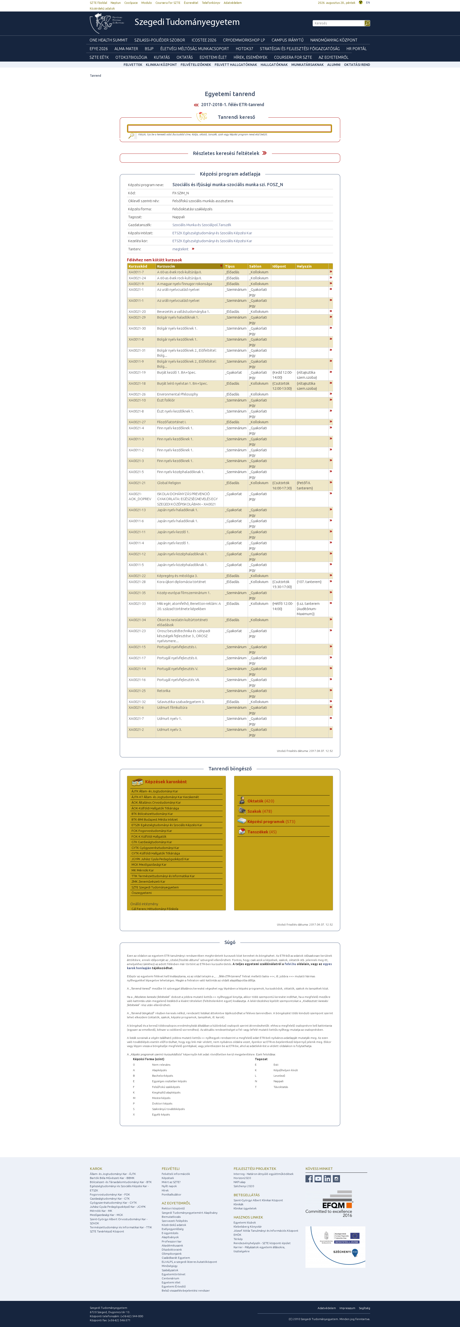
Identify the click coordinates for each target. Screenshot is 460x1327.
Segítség (364, 1308)
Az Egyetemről (333, 57)
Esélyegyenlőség (173, 1228)
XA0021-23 (137, 631)
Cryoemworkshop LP (244, 40)
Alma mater (126, 48)
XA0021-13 (137, 510)
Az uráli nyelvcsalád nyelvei (178, 289)
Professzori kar (172, 1241)
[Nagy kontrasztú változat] (360, 2)
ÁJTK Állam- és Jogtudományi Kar (155, 791)
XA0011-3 (136, 439)
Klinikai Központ (161, 65)
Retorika (163, 691)
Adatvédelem (233, 2)
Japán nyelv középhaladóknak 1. (182, 554)
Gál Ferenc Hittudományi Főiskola (155, 908)
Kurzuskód (138, 266)
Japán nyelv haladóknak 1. (177, 510)
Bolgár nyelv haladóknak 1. (178, 317)
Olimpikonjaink (172, 1253)
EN (368, 2)
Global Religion (169, 483)
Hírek (165, 1190)
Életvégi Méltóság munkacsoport (194, 48)
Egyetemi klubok (245, 1222)
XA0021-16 (137, 680)
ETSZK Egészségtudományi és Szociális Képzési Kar (212, 233)
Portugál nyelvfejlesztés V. (177, 669)
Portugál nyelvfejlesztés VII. (178, 680)
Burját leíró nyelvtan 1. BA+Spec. (182, 383)
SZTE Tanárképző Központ (107, 1231)
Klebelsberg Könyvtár (248, 1226)
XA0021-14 (137, 669)
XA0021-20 (137, 311)
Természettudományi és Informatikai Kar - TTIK (121, 1227)
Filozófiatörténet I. (171, 422)
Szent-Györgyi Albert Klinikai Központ (258, 1200)
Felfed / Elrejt (264, 152)
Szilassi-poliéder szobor (159, 40)
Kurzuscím (166, 266)
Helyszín (304, 266)
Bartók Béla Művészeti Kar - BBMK (112, 1177)
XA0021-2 (136, 729)
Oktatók (260, 801)
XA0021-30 (137, 328)
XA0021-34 (137, 620)
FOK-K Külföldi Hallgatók (149, 836)
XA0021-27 (137, 422)
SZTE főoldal (98, 2)
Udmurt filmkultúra (172, 707)
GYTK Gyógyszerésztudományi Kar (155, 847)
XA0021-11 (137, 532)
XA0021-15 (137, 647)
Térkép (238, 1239)
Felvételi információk (176, 1173)
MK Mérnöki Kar (143, 870)
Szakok (259, 811)
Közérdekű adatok (102, 8)
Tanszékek (262, 831)
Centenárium (170, 1278)
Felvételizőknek (196, 65)
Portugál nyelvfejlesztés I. (177, 647)
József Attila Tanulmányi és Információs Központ (266, 1230)
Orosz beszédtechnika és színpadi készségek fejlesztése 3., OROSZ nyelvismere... (183, 636)
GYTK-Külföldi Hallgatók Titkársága (156, 853)
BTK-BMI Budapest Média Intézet (155, 819)
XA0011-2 (136, 450)
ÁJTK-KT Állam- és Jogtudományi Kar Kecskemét (165, 797)
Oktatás (185, 57)
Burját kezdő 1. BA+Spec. (176, 372)
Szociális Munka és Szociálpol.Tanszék (201, 225)
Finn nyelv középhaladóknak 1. (180, 472)
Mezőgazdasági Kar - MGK (106, 1214)
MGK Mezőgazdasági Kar (149, 864)
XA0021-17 (137, 658)
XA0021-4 (136, 428)
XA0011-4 (136, 543)
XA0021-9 (136, 284)
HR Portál (356, 48)
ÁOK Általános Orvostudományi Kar (156, 802)
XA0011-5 (136, 565)
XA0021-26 (137, 394)
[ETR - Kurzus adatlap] (331, 271)
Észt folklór (166, 400)
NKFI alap (240, 1182)
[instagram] (336, 1178)
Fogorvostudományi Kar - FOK (110, 1194)
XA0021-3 (136, 461)
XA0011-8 (136, 339)
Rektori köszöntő (173, 1208)
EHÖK (237, 1234)
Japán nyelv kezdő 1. (173, 532)
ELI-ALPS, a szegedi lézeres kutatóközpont (189, 1261)
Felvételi (170, 1169)
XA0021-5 (136, 472)
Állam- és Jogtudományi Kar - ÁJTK (113, 1173)
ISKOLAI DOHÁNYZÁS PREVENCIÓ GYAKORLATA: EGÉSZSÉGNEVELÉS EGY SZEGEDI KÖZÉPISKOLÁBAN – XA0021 (187, 499)
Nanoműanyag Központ (333, 40)
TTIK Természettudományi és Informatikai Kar (163, 876)
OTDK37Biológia (131, 57)
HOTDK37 (244, 48)
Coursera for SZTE (167, 2)
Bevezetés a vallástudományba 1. (183, 311)
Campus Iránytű (288, 40)
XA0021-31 (137, 350)
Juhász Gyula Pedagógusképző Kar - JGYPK (118, 1206)
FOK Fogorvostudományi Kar (152, 830)
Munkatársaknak (307, 65)
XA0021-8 (136, 411)
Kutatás (162, 57)
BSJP (149, 48)
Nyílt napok (169, 1186)
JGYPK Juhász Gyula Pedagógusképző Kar (160, 859)
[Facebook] (309, 1178)
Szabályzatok (170, 1270)
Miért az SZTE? (171, 1182)
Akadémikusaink (172, 1245)
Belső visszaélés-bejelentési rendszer (186, 1290)
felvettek (133, 65)
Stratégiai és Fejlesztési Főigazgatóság (300, 48)
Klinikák (238, 1204)
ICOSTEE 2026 (204, 40)
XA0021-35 (137, 593)
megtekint (180, 249)
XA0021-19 (137, 372)
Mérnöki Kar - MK (101, 1210)
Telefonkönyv (211, 2)
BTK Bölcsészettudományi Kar (152, 813)
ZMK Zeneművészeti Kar (148, 881)
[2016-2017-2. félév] (196, 105)
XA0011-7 (136, 272)
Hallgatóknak (274, 65)
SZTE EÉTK (99, 57)
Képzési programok (271, 821)
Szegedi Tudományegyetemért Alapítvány (190, 1212)
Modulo (146, 2)
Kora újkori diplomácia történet (181, 582)
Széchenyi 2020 (244, 1186)
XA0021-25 (137, 691)
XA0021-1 (136, 289)
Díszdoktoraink (172, 1249)
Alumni (333, 65)
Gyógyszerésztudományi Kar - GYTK (113, 1202)
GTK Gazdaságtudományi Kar (152, 842)
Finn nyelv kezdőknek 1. (175, 428)
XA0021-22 (137, 576)
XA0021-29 (137, 317)
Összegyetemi (142, 892)
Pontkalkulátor (171, 1194)
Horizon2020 (242, 1177)
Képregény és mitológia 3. (177, 576)
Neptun (116, 2)
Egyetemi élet (213, 57)
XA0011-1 (136, 300)
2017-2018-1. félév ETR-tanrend (232, 104)
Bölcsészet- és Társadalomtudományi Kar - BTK (121, 1182)
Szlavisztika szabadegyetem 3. (181, 702)
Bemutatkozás (171, 1216)
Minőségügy (170, 1265)
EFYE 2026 (99, 48)
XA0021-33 (137, 603)
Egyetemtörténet (173, 1274)
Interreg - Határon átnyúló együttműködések (263, 1173)
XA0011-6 (136, 521)
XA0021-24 (137, 278)
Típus (230, 266)
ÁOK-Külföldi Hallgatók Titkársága (155, 808)
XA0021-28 (137, 582)
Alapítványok (170, 1237)
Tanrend (95, 75)
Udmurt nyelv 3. (169, 729)
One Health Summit (109, 40)
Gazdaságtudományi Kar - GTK (110, 1198)
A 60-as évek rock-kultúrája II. (179, 272)
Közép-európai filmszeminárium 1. (184, 593)
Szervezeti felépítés (175, 1220)
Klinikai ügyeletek (245, 1208)
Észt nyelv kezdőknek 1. (175, 411)
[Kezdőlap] (107, 23)
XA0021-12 (137, 554)
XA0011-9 (136, 361)
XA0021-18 (137, 383)
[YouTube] (317, 1178)
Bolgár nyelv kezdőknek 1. (177, 328)
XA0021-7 (136, 718)
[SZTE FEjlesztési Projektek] (335, 1246)
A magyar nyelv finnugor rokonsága (184, 284)
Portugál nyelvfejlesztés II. (177, 658)
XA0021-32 (137, 702)
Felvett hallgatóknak (236, 65)
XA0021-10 (137, 400)
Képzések (168, 1177)
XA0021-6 (136, 707)
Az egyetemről (176, 1203)
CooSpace (131, 2)
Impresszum (347, 1308)
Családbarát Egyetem (176, 1257)
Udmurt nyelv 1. (169, 718)
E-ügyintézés (170, 1233)
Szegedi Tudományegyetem (187, 22)
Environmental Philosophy (177, 394)
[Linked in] (326, 1178)
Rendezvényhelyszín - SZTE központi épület (262, 1243)
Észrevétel (191, 2)
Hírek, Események (250, 57)
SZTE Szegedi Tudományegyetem (155, 887)
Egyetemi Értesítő (174, 1286)
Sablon (255, 266)
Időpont (279, 266)
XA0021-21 (137, 483)
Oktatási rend (357, 65)
